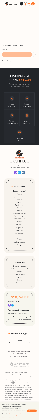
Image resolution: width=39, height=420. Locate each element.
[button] (27, 117)
